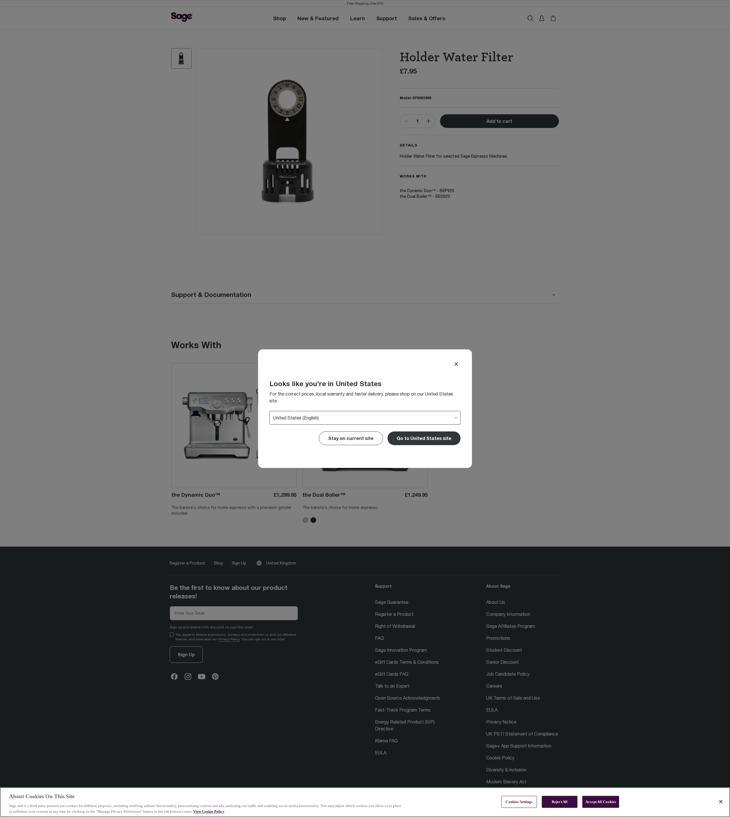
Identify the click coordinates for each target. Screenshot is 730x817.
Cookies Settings (519, 802)
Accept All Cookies (600, 802)
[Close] (456, 364)
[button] (424, 438)
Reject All (559, 802)
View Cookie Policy (208, 811)
